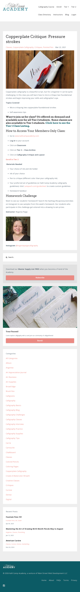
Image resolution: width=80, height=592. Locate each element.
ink (16, 520)
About (51, 580)
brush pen (10, 391)
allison (8, 363)
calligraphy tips (13, 438)
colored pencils (12, 462)
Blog (67, 14)
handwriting (25, 544)
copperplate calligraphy (23, 47)
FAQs (58, 580)
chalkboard (11, 452)
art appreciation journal (16, 372)
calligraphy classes (14, 419)
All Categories (11, 358)
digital (8, 499)
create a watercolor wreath (18, 476)
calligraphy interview (15, 424)
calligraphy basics (13, 405)
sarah (20, 520)
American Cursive (13, 540)
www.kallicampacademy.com (27, 136)
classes (9, 47)
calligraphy (10, 400)
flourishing (21, 532)
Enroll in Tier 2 (12, 159)
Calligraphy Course (46, 7)
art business (11, 377)
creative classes (12, 480)
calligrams (10, 396)
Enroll (59, 7)
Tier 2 (73, 7)
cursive (9, 490)
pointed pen (48, 47)
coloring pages (12, 466)
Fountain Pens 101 (14, 517)
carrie (8, 443)
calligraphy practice (14, 429)
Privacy (74, 580)
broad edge (11, 386)
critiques (38, 47)
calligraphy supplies (14, 433)
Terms (66, 580)
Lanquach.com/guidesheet (35, 186)
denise (9, 495)
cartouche (10, 447)
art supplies (11, 382)
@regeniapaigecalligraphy (27, 245)
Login (73, 14)
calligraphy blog (13, 410)
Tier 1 (66, 7)
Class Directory (44, 14)
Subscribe (40, 278)
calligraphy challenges (15, 415)
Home (43, 580)
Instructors (58, 14)
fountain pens (10, 520)
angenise (9, 367)
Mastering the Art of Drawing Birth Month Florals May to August (34, 529)
